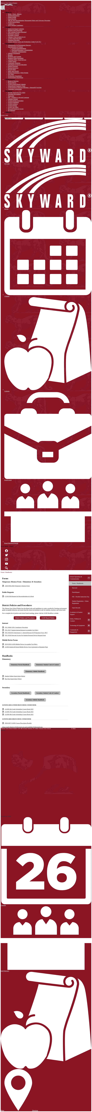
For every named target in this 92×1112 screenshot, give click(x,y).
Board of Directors (13, 81)
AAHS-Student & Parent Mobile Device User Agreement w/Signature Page (26, 647)
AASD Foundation (13, 102)
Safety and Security (13, 71)
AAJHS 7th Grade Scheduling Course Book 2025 (19, 712)
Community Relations (14, 63)
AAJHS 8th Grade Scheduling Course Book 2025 (19, 714)
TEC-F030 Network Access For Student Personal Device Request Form (25, 635)
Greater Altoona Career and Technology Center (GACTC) (24, 42)
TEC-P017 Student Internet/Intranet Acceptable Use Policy (21, 630)
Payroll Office (12, 69)
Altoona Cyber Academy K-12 (16, 37)
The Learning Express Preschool (17, 32)
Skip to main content (6, 1)
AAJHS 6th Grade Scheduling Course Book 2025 (19, 709)
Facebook (6, 551)
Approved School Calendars (16, 29)
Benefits (10, 55)
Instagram (6, 559)
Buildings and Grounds (14, 56)
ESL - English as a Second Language (18, 97)
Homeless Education (14, 40)
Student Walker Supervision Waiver (15, 676)
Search (6, 568)
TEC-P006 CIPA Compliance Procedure (16, 627)
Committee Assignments (15, 89)
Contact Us (11, 23)
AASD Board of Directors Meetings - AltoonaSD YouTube (25, 87)
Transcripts (11, 96)
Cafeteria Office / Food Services (17, 60)
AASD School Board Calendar (17, 84)
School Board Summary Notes (16, 86)
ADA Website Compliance (15, 25)
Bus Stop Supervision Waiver (13, 679)
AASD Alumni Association (15, 100)
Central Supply (12, 61)
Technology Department (15, 76)
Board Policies (12, 82)
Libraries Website (13, 99)
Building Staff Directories (15, 30)
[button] (8, 12)
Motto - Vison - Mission (14, 14)
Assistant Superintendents (19, 48)
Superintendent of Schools (15, 47)
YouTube (6, 564)
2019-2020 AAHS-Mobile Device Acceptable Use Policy (21, 644)
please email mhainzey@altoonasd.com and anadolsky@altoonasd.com (22, 727)
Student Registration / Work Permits (18, 72)
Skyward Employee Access (15, 109)
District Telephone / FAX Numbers (61, 728)
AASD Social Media (14, 22)
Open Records (12, 19)
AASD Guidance (13, 104)
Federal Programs (13, 66)
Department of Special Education (17, 64)
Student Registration (13, 15)
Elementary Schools (13, 33)
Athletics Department (14, 53)
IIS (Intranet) (11, 110)
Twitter (6, 555)
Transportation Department (15, 77)
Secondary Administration (19, 51)
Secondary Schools (13, 35)
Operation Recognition (14, 94)
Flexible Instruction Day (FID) (16, 92)
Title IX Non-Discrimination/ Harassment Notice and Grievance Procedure (29, 20)
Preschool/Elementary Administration (22, 50)
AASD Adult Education (15, 38)
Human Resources (13, 68)
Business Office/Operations (15, 58)
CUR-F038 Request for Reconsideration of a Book (19, 596)
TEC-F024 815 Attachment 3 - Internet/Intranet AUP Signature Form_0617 (26, 632)
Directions (35, 1110)
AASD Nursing (12, 105)
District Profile (12, 17)
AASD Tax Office (13, 107)
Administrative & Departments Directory (19, 45)
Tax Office (11, 74)
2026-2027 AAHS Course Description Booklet (18, 723)
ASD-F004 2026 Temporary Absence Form (17, 586)
